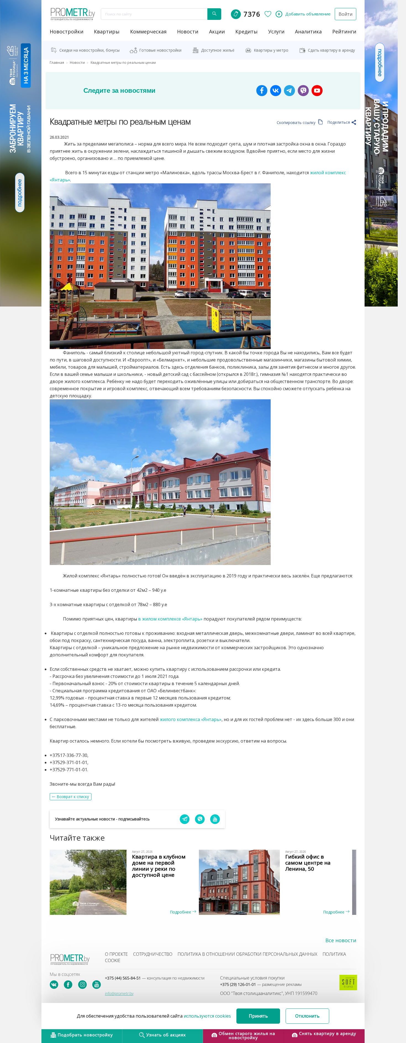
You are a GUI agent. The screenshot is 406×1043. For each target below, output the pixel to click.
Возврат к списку (73, 796)
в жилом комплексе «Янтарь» (170, 619)
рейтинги (344, 31)
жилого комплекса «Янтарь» (191, 719)
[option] (126, 882)
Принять (258, 1016)
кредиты (246, 31)
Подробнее (181, 912)
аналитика (308, 31)
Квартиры (107, 31)
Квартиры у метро (271, 50)
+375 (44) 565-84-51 (154, 978)
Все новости (340, 940)
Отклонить (307, 1016)
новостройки (66, 31)
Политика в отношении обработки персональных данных (247, 954)
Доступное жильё (217, 50)
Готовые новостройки (160, 50)
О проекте (116, 954)
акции (217, 31)
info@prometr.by (119, 993)
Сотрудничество (152, 954)
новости (187, 31)
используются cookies (207, 1016)
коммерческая (148, 31)
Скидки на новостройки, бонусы (89, 50)
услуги (276, 31)
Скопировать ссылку (297, 122)
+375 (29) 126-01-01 (261, 984)
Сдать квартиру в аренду (331, 50)
